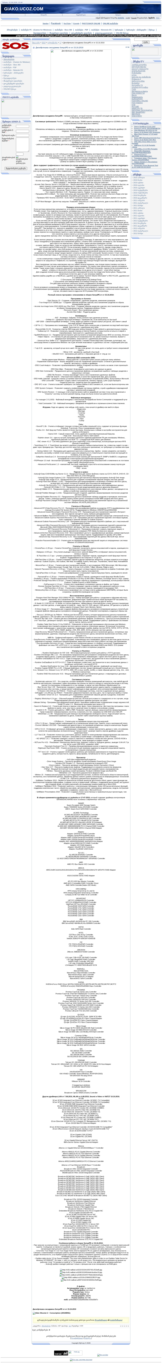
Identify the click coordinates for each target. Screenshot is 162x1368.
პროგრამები (12, 30)
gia (70, 1326)
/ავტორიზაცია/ (116, 1320)
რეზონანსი (136, 73)
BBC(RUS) (136, 114)
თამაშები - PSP (81, 30)
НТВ (133, 105)
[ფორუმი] (145, 54)
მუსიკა (152, 30)
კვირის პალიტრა (139, 65)
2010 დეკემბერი (140, 198)
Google (76, 23)
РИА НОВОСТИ (138, 93)
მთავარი (44, 15)
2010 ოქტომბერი (140, 193)
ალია (134, 75)
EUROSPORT (137, 99)
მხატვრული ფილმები (59, 33)
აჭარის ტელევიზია (140, 87)
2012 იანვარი (139, 228)
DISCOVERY (137, 116)
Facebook (56, 23)
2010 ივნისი (138, 183)
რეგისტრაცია (81, 15)
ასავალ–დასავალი (140, 69)
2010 (44, 43)
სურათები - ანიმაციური (136, 30)
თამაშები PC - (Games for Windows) (36, 30)
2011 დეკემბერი (140, 226)
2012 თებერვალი (140, 231)
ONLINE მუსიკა (122, 33)
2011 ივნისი (138, 213)
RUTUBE (135, 106)
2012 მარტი (138, 233)
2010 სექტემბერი (140, 190)
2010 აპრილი (139, 178)
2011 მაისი (137, 211)
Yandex (46, 23)
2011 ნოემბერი (139, 223)
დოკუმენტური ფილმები (81, 33)
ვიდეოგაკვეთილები (104, 33)
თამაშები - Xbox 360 (63, 30)
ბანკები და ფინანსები (141, 77)
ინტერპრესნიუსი (139, 67)
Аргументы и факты (140, 91)
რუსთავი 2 (136, 79)
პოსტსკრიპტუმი (138, 71)
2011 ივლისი (138, 216)
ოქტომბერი (52, 43)
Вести (134, 95)
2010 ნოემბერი (139, 195)
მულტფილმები (39, 33)
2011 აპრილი (139, 208)
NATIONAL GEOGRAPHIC (142, 110)
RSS (157, 18)
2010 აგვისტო (139, 188)
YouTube (67, 23)
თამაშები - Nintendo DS (101, 30)
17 (60, 43)
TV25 (134, 89)
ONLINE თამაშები (110, 23)
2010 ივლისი (138, 185)
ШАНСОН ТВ (137, 108)
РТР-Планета (137, 103)
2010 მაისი (137, 180)
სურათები (119, 30)
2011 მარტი (138, 205)
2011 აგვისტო (139, 218)
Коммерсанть (137, 97)
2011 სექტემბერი (140, 221)
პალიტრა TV (137, 85)
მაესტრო (136, 83)
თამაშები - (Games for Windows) (16, 62)
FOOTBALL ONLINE (140, 101)
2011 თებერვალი (140, 203)
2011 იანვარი (139, 200)
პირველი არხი (138, 81)
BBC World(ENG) (138, 112)
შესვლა (118, 15)
